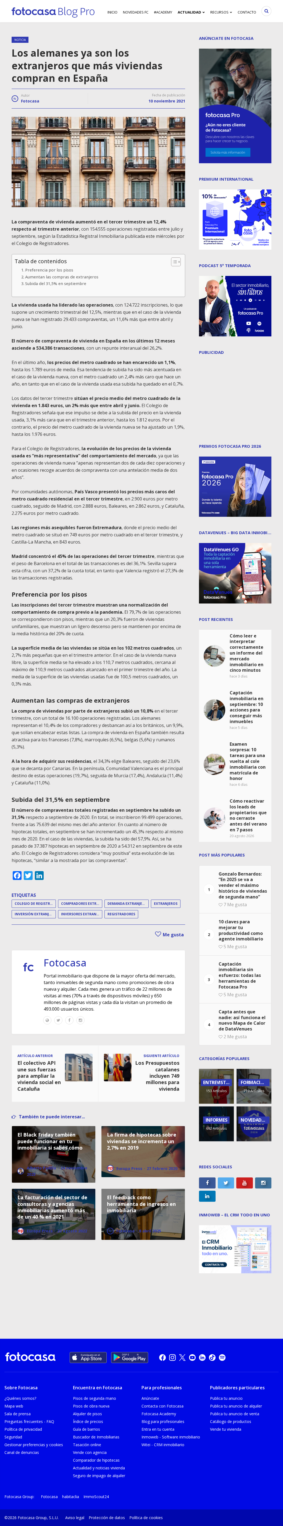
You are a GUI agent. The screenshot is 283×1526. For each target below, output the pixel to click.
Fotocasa (30, 101)
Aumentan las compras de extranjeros (61, 277)
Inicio (112, 12)
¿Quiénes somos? (20, 1398)
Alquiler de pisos (87, 1413)
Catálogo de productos (230, 1421)
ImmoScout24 (96, 1496)
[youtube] (192, 1357)
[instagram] (172, 1357)
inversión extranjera (35, 914)
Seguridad (13, 1437)
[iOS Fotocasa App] (88, 1357)
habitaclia (70, 1496)
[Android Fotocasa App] (129, 1357)
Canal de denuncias (21, 1452)
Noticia (20, 40)
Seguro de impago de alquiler (99, 1475)
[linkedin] (202, 1357)
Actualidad (189, 12)
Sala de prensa (17, 1413)
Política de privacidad (23, 1429)
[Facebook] (69, 1020)
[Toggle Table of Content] (173, 262)
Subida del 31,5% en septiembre (55, 283)
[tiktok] (212, 1357)
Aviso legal (74, 1517)
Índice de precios (88, 1421)
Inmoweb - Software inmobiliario (171, 1437)
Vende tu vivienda (225, 1429)
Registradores (121, 914)
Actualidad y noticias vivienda (99, 1467)
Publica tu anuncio (226, 1398)
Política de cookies (146, 1517)
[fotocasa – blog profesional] (53, 11)
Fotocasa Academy (159, 1413)
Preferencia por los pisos (49, 270)
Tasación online (87, 1444)
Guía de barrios (86, 1429)
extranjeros (165, 903)
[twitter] (182, 1357)
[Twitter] (58, 1020)
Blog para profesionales (163, 1421)
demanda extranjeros (128, 903)
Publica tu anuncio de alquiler (236, 1406)
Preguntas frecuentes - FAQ (29, 1421)
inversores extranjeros (81, 914)
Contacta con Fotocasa (163, 1406)
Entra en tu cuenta (158, 1429)
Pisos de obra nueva (91, 1406)
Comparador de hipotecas (96, 1460)
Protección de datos (107, 1517)
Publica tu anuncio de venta (234, 1413)
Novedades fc (135, 12)
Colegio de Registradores (35, 903)
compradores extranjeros (81, 903)
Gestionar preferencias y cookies (33, 1444)
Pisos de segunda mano (94, 1398)
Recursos (219, 12)
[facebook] (162, 1357)
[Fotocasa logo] (30, 1357)
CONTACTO (247, 12)
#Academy (163, 12)
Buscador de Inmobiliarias (96, 1437)
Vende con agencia (90, 1452)
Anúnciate (150, 1398)
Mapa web (13, 1406)
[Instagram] (80, 1020)
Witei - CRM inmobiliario (163, 1444)
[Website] (47, 1020)
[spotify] (222, 1357)
